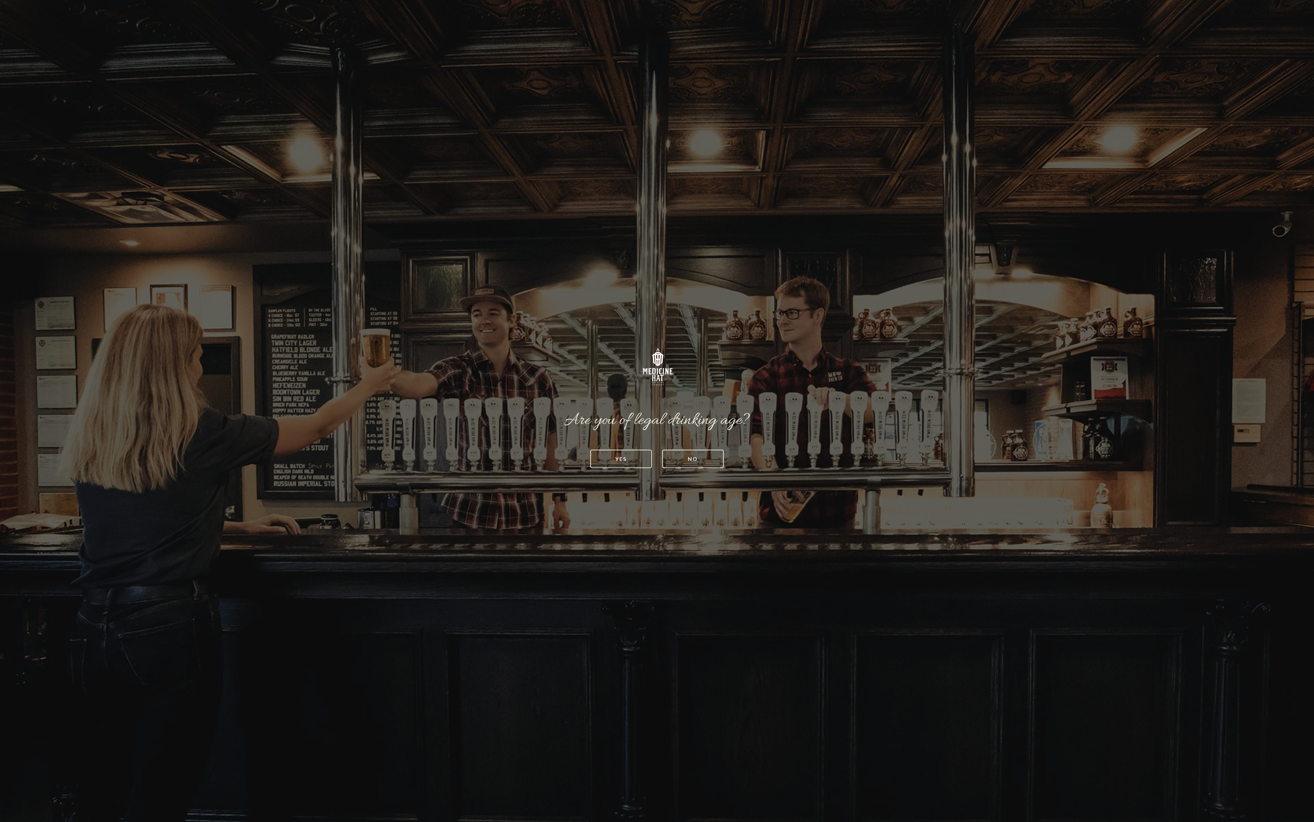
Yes (621, 458)
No (693, 458)
